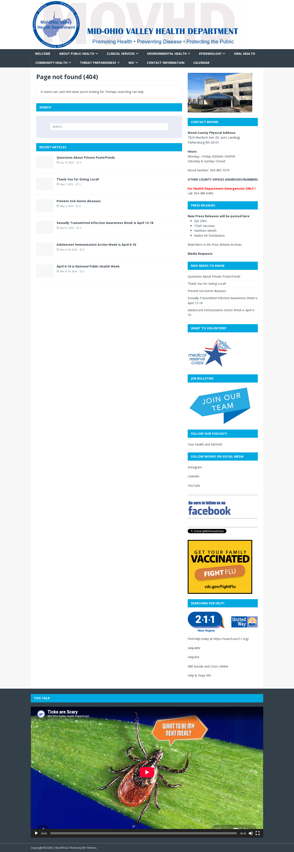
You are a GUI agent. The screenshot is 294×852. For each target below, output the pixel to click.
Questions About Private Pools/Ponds (86, 157)
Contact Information (165, 63)
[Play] (36, 833)
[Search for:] (109, 126)
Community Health (51, 63)
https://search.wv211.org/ (231, 639)
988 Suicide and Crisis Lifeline (208, 666)
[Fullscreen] (257, 833)
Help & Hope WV (199, 675)
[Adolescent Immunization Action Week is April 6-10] (44, 253)
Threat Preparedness (98, 63)
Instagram (195, 467)
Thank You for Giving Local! (78, 179)
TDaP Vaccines (204, 226)
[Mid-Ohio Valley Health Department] (138, 47)
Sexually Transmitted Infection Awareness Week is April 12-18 (105, 223)
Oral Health (244, 54)
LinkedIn (193, 476)
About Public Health (76, 54)
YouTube (194, 485)
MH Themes (89, 848)
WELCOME (42, 54)
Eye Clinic (200, 221)
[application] (147, 772)
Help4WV (194, 648)
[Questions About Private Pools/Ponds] (44, 166)
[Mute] (251, 833)
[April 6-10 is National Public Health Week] (44, 275)
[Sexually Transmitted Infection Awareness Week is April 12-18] (44, 231)
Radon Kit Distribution (209, 235)
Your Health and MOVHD (205, 444)
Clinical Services (121, 54)
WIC (131, 63)
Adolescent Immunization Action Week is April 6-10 (96, 244)
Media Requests (200, 254)
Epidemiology (210, 54)
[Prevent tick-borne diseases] (44, 209)
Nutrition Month (205, 230)
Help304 (193, 657)
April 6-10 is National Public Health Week (88, 266)
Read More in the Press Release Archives (215, 244)
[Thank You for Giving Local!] (44, 188)
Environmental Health (167, 54)
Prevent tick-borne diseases (79, 201)
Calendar (201, 63)
